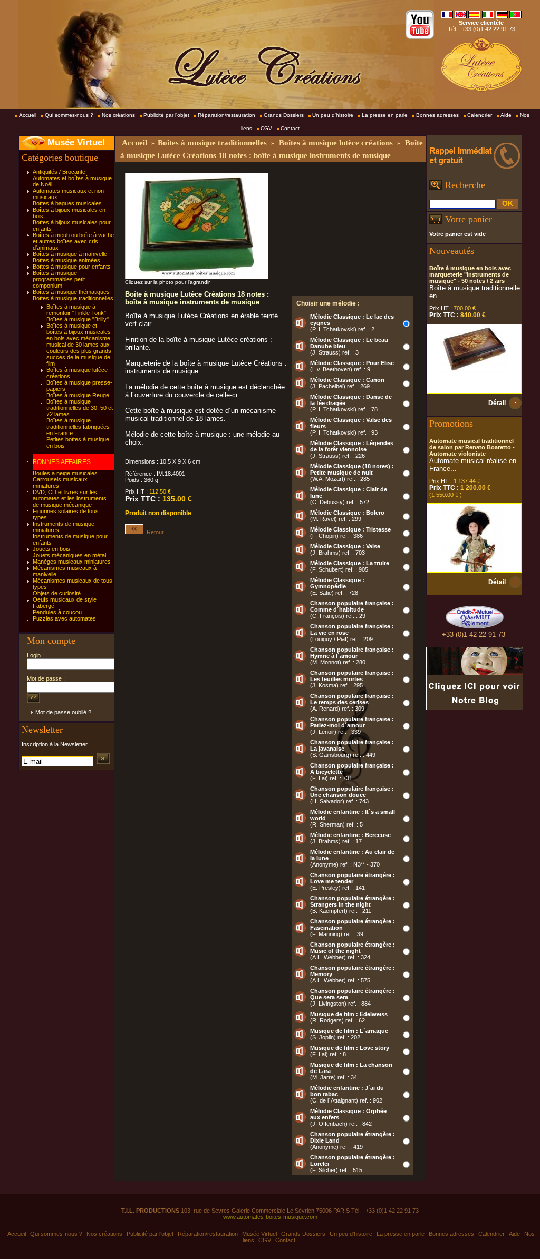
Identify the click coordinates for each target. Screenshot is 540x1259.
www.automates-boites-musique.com (270, 1217)
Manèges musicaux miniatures (72, 561)
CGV (266, 128)
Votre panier (468, 219)
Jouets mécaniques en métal (69, 555)
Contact (290, 128)
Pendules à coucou (57, 612)
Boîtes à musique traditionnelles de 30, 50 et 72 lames (79, 407)
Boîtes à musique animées (66, 260)
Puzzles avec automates (64, 618)
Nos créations (118, 115)
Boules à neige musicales (65, 473)
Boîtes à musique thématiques (71, 292)
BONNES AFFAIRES (62, 462)
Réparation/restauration (226, 115)
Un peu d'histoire (332, 115)
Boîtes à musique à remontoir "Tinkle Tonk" (76, 309)
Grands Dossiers (284, 115)
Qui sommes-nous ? (69, 115)
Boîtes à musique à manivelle (70, 254)
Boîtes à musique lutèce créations (336, 143)
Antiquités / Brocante (59, 172)
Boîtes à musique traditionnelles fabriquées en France (78, 426)
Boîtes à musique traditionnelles (73, 298)
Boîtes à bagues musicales (67, 203)
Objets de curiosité (57, 593)
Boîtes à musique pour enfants (72, 266)
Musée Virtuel (76, 142)
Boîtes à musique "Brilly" (77, 319)
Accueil (27, 115)
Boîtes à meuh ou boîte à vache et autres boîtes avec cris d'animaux (73, 241)
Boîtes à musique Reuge (77, 395)
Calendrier (479, 115)
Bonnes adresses (437, 115)
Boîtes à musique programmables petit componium (59, 279)
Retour (153, 532)
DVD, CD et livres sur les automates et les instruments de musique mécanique (70, 498)
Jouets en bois (51, 549)
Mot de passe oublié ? (63, 712)
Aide (506, 115)
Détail (497, 403)
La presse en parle (385, 115)
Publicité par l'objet (166, 115)
